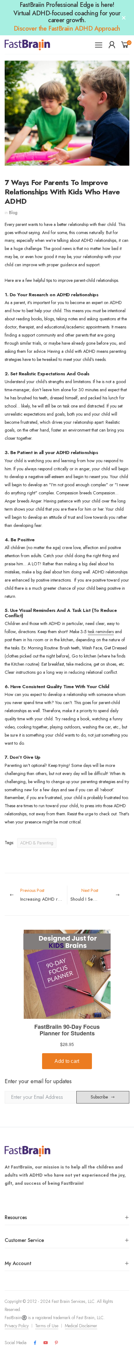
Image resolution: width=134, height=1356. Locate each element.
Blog (13, 212)
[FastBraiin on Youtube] (45, 1343)
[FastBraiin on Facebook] (35, 1343)
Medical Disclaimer (81, 1326)
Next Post (99, 895)
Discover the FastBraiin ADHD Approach (67, 28)
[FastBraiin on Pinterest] (56, 1343)
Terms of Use (46, 1326)
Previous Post (43, 895)
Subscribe (99, 1097)
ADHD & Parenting (36, 843)
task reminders (101, 631)
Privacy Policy (17, 1326)
